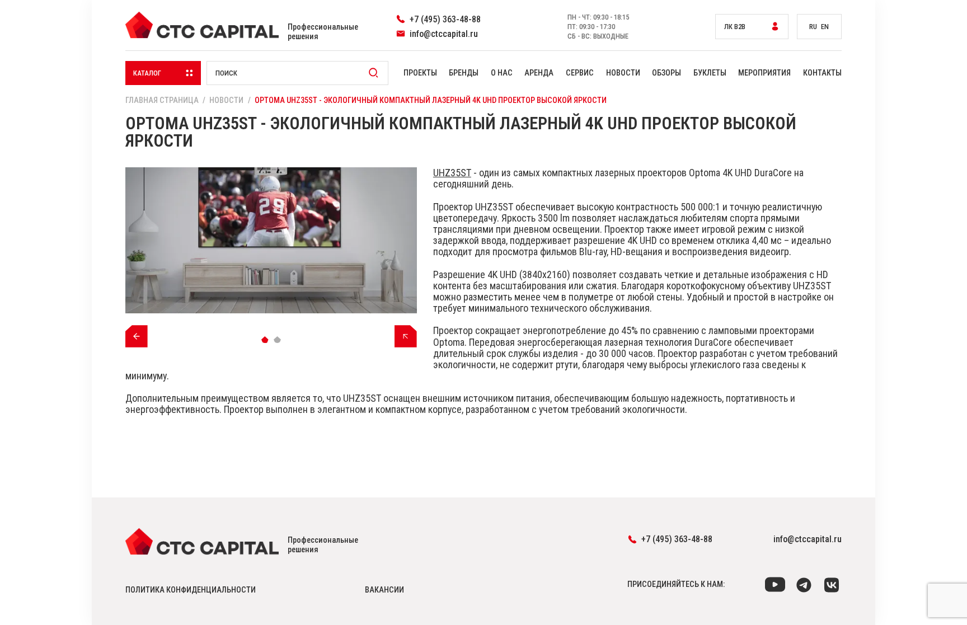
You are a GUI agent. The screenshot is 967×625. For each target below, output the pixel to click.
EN (825, 26)
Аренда (538, 73)
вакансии (384, 590)
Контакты (822, 73)
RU (813, 26)
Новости (623, 73)
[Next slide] (406, 336)
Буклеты (709, 73)
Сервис (580, 73)
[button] (265, 339)
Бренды (463, 73)
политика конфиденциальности (190, 590)
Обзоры (666, 73)
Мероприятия (764, 73)
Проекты (420, 73)
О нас (502, 73)
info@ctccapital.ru (807, 539)
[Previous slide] (136, 336)
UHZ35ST (452, 172)
